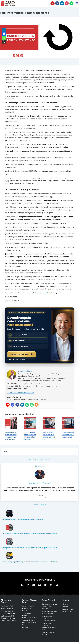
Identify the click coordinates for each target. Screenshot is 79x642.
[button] (75, 451)
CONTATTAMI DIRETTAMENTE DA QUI (20, 393)
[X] (4, 42)
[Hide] (3, 45)
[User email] (37, 405)
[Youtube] (52, 3)
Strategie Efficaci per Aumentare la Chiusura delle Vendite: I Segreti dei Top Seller (29, 548)
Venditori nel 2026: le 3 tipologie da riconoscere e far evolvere (22, 520)
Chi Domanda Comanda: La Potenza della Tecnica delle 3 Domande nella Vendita (29, 534)
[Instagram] (67, 3)
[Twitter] (45, 585)
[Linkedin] (62, 3)
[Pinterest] (51, 585)
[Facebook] (57, 3)
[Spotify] (32, 405)
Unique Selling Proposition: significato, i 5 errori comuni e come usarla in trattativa (30, 562)
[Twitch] (56, 585)
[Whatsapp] (71, 3)
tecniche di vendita (42, 293)
